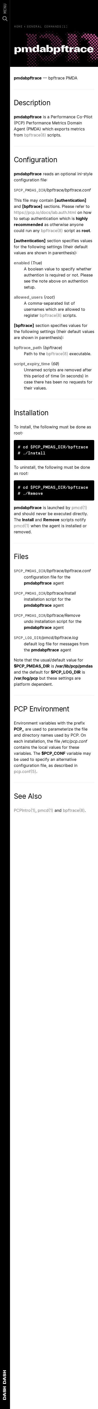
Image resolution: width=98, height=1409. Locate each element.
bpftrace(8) (35, 134)
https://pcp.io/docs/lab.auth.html (45, 212)
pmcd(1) (79, 507)
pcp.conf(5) (25, 771)
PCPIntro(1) (24, 810)
